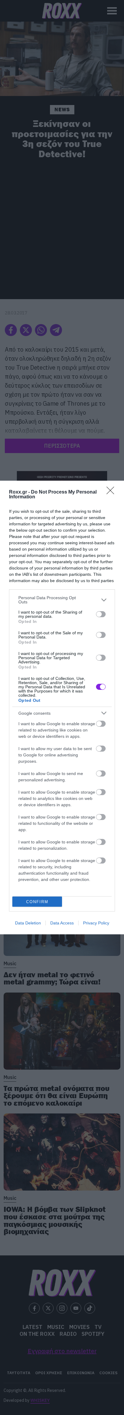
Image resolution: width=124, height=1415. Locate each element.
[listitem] (62, 600)
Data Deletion (28, 923)
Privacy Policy (96, 923)
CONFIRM (37, 902)
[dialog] (62, 707)
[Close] (112, 492)
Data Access (62, 923)
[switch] (101, 614)
